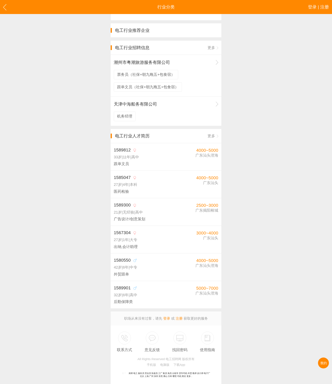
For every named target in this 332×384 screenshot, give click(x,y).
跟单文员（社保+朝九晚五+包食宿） (148, 87)
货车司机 (183, 373)
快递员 (154, 373)
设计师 (200, 373)
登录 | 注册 (318, 6)
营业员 (148, 373)
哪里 (175, 376)
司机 (179, 376)
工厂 (160, 373)
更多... (189, 376)
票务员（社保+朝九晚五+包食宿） (146, 74)
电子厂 (207, 373)
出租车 (175, 373)
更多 (211, 48)
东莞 (161, 376)
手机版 (151, 365)
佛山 (165, 376)
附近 (184, 376)
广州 (151, 376)
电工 (135, 373)
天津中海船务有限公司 (135, 104)
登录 (166, 318)
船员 (165, 373)
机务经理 (124, 116)
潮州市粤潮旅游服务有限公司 (142, 62)
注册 (179, 318)
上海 (147, 376)
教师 (194, 373)
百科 (170, 376)
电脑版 (164, 365)
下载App (179, 365)
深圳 (156, 376)
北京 (142, 376)
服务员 (141, 373)
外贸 (190, 373)
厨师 (131, 373)
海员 (170, 373)
